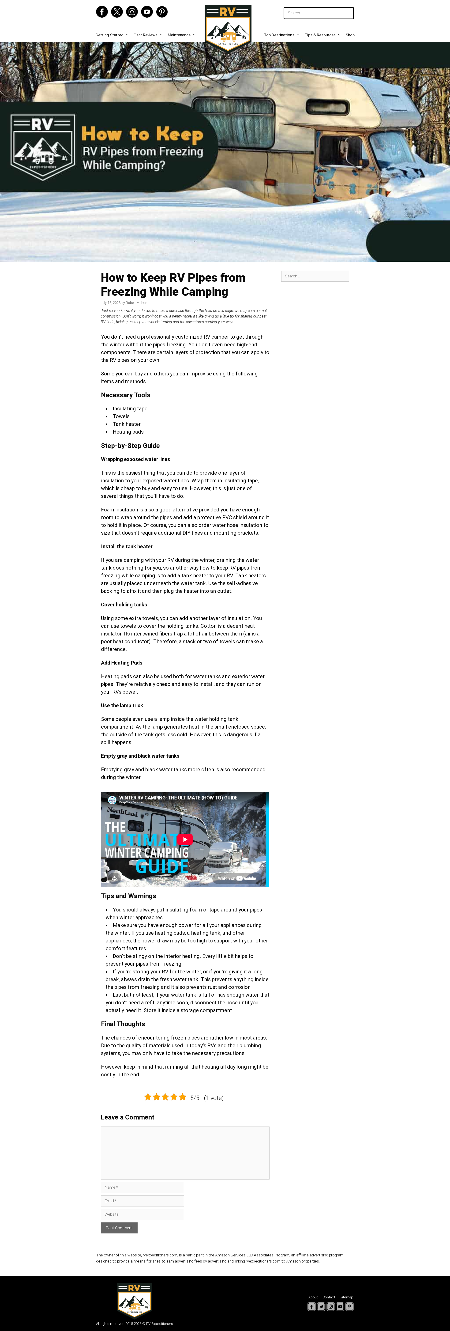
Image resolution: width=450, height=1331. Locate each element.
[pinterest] (162, 16)
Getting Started (109, 35)
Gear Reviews (146, 35)
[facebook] (103, 16)
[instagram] (133, 16)
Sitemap (346, 1297)
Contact (328, 1297)
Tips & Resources (320, 35)
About (313, 1297)
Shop (350, 35)
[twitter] (118, 16)
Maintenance (179, 35)
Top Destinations (279, 35)
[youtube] (148, 16)
